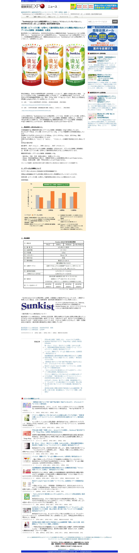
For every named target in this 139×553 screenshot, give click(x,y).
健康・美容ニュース (39, 17)
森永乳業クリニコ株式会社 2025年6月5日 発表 (37, 328)
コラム (76, 17)
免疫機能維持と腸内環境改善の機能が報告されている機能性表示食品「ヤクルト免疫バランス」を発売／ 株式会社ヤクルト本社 (63, 357)
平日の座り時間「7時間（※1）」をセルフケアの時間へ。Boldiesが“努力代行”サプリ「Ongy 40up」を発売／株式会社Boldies (63, 341)
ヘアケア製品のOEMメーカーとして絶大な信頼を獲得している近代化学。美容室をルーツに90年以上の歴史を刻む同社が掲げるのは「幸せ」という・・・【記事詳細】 (102, 123)
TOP (27, 16)
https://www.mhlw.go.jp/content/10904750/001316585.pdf (36, 105)
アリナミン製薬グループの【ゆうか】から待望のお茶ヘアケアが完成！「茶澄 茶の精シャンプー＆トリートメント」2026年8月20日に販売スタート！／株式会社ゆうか (63, 376)
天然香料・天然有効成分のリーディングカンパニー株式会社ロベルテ (106, 59)
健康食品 (45, 440)
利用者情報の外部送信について (76, 537)
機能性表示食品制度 (62, 332)
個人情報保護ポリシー (98, 537)
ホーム (29, 537)
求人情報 (60, 537)
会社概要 (54, 537)
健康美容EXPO (62, 549)
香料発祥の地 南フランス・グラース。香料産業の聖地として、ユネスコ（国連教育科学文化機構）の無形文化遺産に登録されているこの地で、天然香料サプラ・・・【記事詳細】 (102, 66)
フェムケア (38, 465)
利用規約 (88, 537)
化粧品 (37, 412)
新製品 (54, 332)
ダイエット (38, 440)
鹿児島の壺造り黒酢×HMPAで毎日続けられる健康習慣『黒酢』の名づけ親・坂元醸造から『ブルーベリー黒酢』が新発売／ (63, 390)
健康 (37, 504)
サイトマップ (47, 537)
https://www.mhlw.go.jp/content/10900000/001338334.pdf (36, 110)
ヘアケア (38, 427)
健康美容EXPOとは (37, 537)
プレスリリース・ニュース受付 (56, 539)
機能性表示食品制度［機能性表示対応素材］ (78, 539)
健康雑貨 (38, 491)
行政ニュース (51, 17)
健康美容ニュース (74, 549)
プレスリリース (64, 17)
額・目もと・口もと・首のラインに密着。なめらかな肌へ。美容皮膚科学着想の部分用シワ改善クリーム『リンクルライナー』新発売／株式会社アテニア (63, 347)
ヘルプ (65, 537)
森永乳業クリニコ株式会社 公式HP (32, 329)
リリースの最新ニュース (31, 398)
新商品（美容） (47, 332)
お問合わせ (108, 537)
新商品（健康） (38, 332)
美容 (56, 412)
